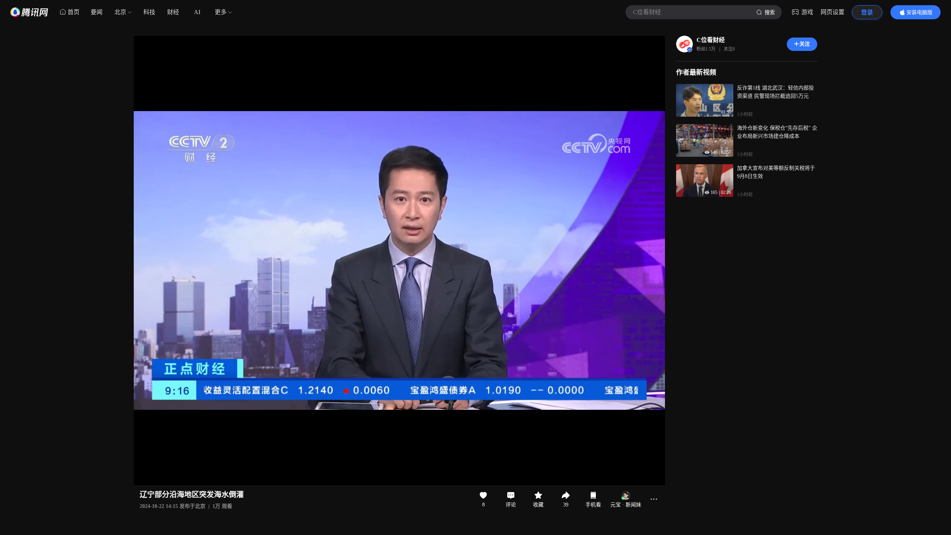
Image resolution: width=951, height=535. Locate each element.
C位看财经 (711, 40)
